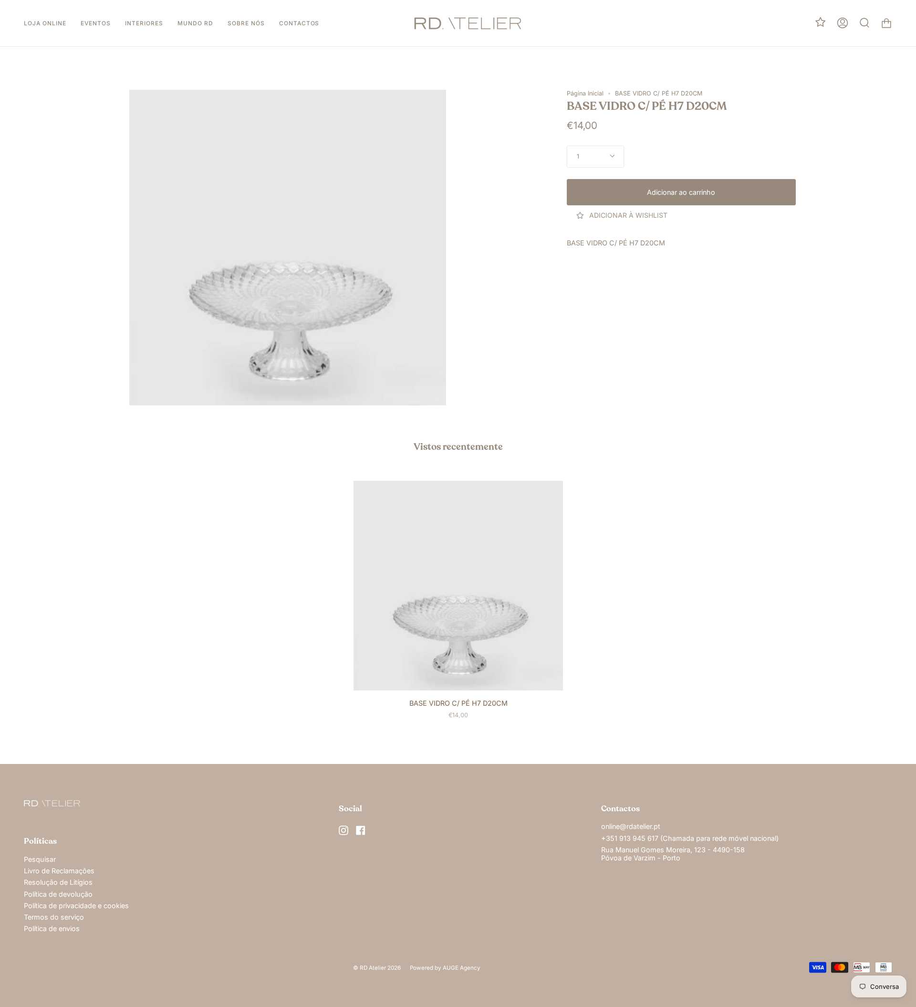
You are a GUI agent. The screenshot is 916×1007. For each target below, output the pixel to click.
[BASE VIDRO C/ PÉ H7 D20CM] (458, 586)
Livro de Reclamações (59, 871)
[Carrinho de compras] (886, 23)
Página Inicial (585, 93)
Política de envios (52, 928)
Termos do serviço (54, 917)
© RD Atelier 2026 (377, 968)
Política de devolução (58, 894)
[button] (45, 23)
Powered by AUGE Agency (445, 968)
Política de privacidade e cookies (76, 905)
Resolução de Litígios (58, 882)
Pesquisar (40, 859)
